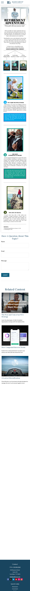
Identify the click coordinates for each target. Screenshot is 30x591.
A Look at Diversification (11, 378)
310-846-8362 (16, 567)
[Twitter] (11, 579)
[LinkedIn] (13, 579)
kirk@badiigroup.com (15, 576)
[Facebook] (8, 579)
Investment (15, 588)
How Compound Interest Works (13, 347)
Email (2, 251)
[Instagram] (19, 579)
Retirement (15, 586)
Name (3, 241)
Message (4, 261)
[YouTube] (16, 579)
